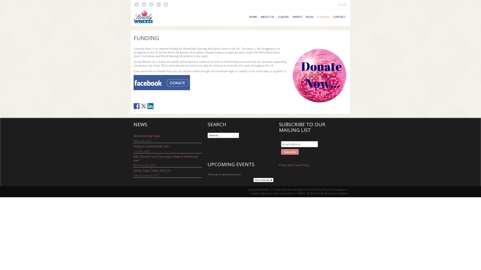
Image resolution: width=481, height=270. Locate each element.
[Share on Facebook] (137, 106)
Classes (283, 17)
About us (267, 17)
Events (297, 17)
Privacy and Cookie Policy (294, 165)
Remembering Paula (146, 136)
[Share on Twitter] (144, 106)
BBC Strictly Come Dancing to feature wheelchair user (165, 158)
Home (253, 17)
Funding (323, 17)
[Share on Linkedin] (150, 106)
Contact (339, 17)
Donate (342, 4)
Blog (309, 17)
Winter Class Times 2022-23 (151, 171)
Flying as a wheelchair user (151, 146)
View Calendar (262, 180)
